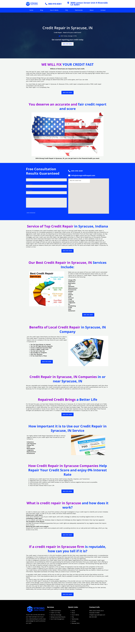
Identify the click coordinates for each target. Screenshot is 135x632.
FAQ (66, 10)
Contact (103, 10)
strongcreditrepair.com (44, 388)
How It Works (54, 10)
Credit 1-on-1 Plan (55, 612)
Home (31, 10)
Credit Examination (55, 610)
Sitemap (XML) (76, 623)
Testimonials (79, 10)
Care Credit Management (57, 619)
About (91, 10)
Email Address (29, 184)
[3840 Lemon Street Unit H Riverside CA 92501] (68, 3)
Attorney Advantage (55, 615)
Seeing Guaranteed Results (57, 617)
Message (28, 196)
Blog (41, 10)
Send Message (31, 212)
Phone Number (29, 190)
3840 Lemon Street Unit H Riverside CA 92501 (89, 3)
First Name (28, 177)
